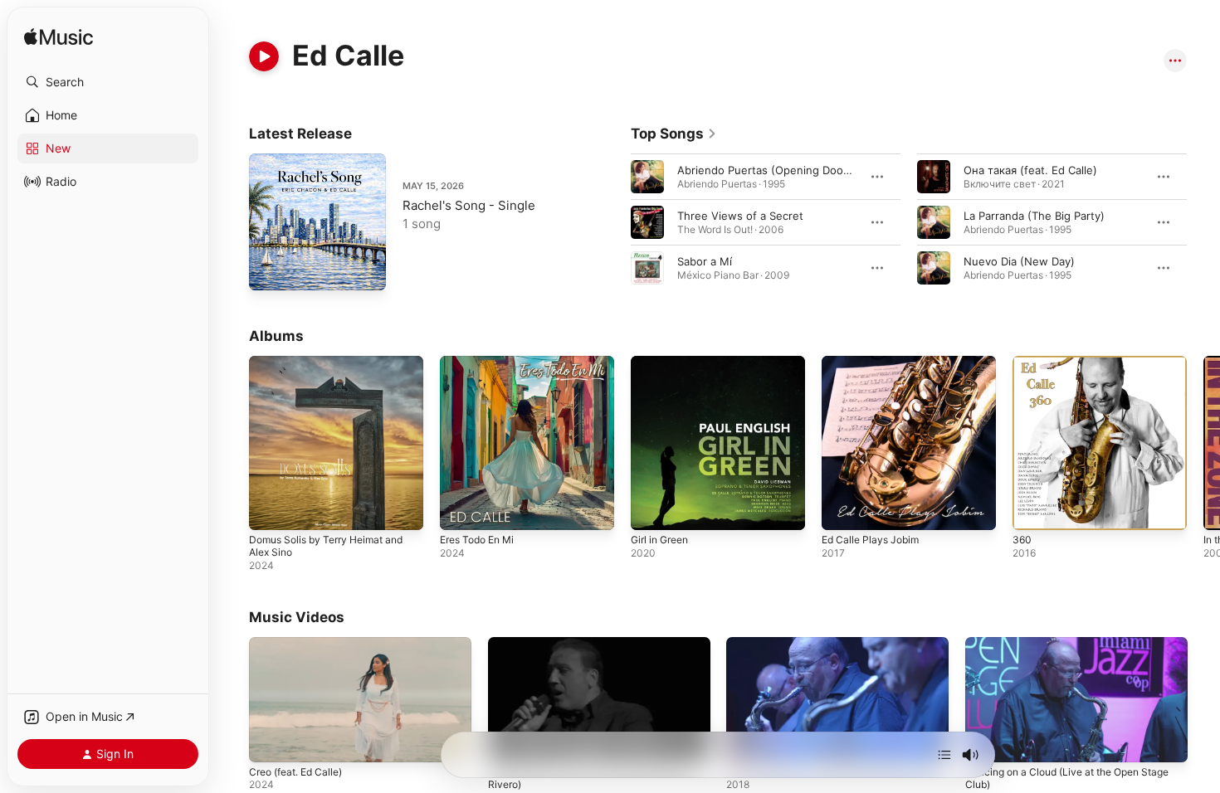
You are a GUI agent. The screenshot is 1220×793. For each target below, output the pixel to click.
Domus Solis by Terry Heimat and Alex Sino (334, 369)
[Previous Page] (614, 222)
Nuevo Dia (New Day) (1019, 261)
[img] (58, 37)
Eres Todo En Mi (482, 362)
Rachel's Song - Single (469, 205)
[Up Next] (944, 754)
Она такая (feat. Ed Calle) (1030, 170)
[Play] (264, 56)
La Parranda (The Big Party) (1034, 215)
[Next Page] (1203, 222)
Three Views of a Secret (740, 215)
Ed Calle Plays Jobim (874, 362)
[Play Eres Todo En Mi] (460, 509)
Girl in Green (663, 362)
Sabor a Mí (704, 261)
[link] (674, 133)
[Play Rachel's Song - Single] (269, 269)
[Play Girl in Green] (651, 509)
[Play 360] (1033, 509)
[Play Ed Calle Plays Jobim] (842, 509)
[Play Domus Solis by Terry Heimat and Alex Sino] (269, 509)
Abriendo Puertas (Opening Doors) (767, 170)
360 (1022, 362)
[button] (108, 82)
